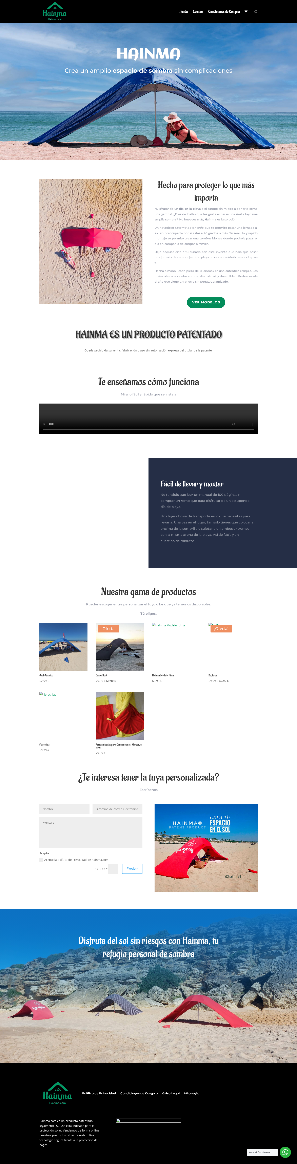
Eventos (198, 12)
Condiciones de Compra (224, 12)
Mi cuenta (191, 1093)
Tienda (183, 12)
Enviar (132, 868)
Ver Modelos (206, 302)
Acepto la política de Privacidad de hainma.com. (76, 860)
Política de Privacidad (99, 1093)
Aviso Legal (171, 1093)
